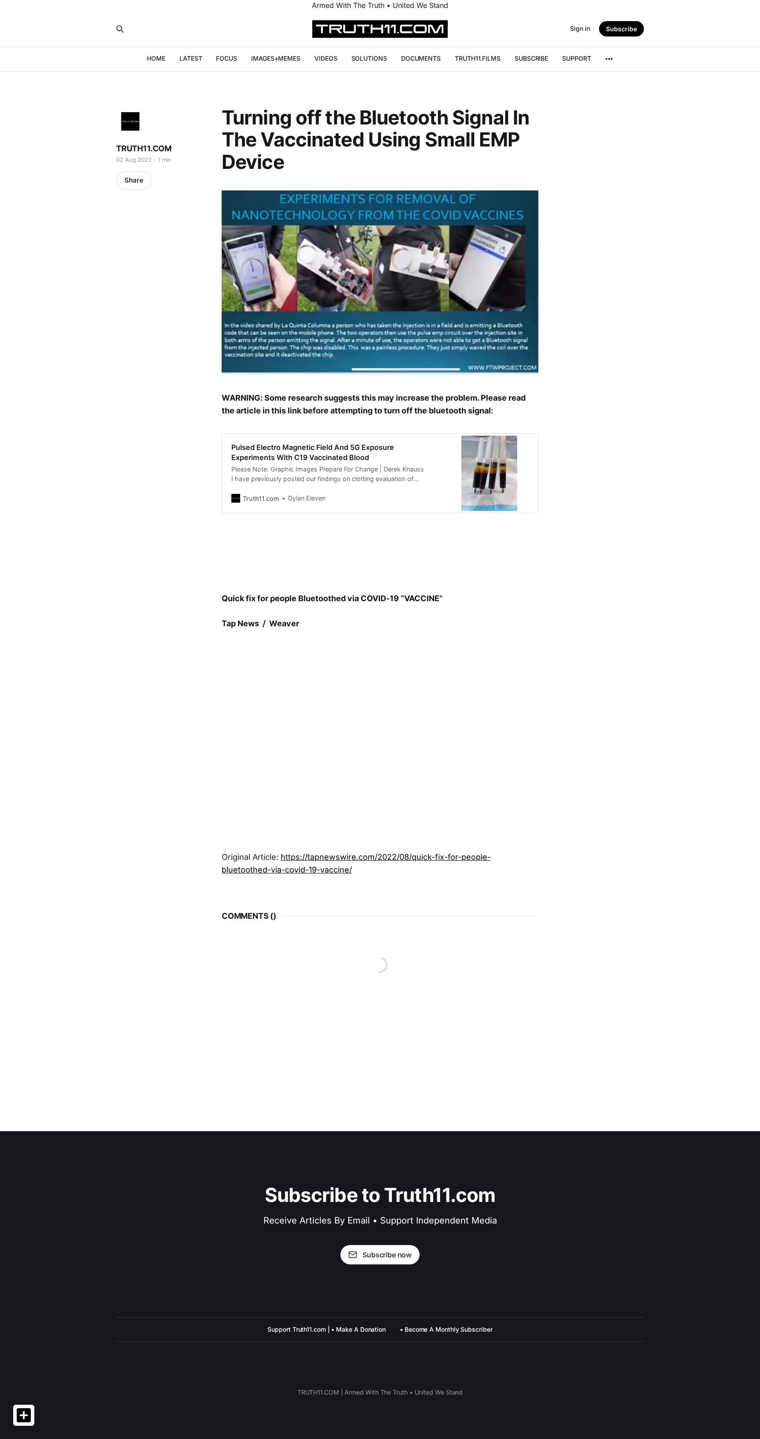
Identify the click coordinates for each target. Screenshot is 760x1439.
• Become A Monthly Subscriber (446, 1329)
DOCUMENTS (421, 58)
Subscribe (621, 29)
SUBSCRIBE (531, 58)
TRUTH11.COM (144, 148)
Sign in (580, 28)
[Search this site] (120, 29)
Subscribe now (387, 1254)
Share (133, 180)
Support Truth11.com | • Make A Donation (326, 1329)
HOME (156, 58)
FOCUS (226, 58)
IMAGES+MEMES (275, 58)
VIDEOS (325, 58)
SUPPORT (576, 58)
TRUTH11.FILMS (478, 58)
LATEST (190, 58)
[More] (609, 59)
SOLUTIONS (369, 58)
